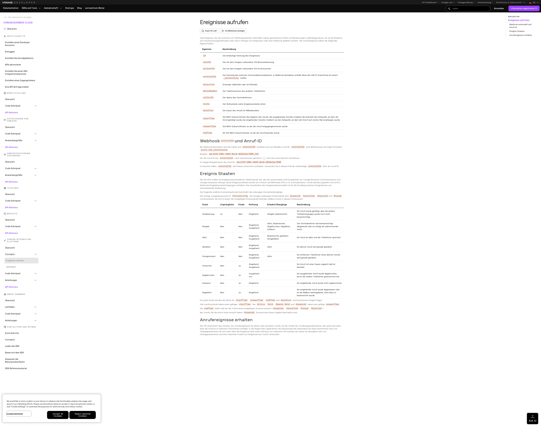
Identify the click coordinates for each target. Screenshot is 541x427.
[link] (10, 8)
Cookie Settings (15, 414)
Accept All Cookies (58, 415)
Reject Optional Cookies (82, 415)
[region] (51, 408)
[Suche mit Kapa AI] (467, 8)
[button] (511, 2)
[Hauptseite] (19, 2)
